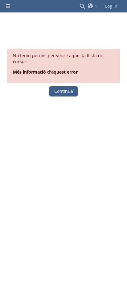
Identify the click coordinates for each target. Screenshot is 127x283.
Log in (111, 6)
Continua (63, 91)
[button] (82, 6)
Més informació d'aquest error (45, 72)
